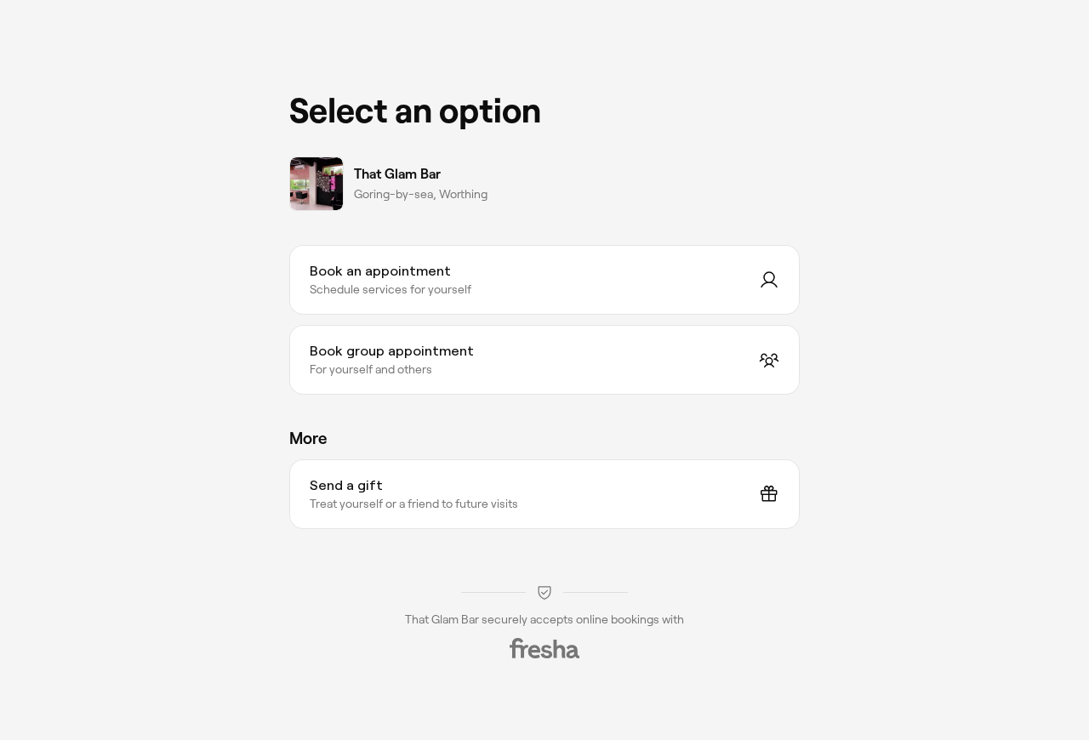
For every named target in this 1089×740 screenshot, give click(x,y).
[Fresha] (544, 648)
